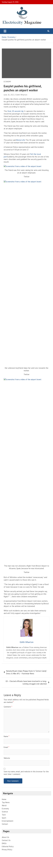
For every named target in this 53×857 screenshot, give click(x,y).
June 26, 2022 (9, 95)
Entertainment (7, 821)
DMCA (4, 843)
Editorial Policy (8, 846)
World (4, 805)
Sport (4, 818)
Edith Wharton (21, 95)
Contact (5, 824)
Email (6, 747)
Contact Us (6, 840)
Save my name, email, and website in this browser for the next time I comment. (26, 772)
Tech (4, 815)
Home (4, 799)
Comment (8, 707)
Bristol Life (20, 140)
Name (6, 736)
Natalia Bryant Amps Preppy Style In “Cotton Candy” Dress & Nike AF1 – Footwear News (26, 672)
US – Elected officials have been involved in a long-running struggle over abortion (26, 682)
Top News (6, 802)
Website (7, 758)
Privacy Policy (7, 849)
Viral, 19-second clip (15, 111)
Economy (7, 82)
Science (5, 811)
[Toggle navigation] (5, 31)
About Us (5, 837)
